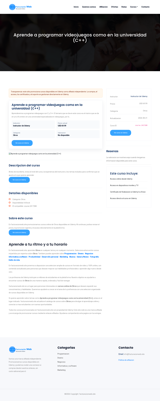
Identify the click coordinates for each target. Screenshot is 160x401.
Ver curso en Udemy (22, 143)
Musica (72, 257)
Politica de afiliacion (126, 360)
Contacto (145, 7)
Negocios (89, 254)
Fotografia (94, 257)
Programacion (70, 254)
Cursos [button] (133, 7)
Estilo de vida (14, 260)
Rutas (124, 7)
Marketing (64, 257)
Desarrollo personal (50, 257)
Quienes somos (89, 7)
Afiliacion (103, 7)
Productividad (34, 257)
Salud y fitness (83, 257)
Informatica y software (18, 257)
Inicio (76, 7)
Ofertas (114, 7)
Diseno (81, 254)
